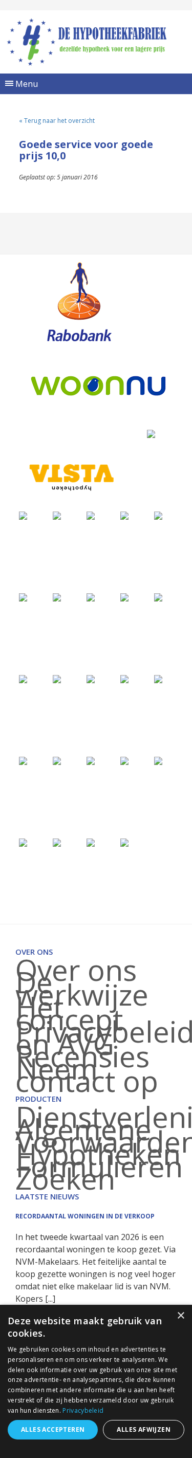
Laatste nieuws (47, 1196)
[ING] (91, 514)
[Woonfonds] (124, 841)
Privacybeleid (82, 1410)
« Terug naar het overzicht (57, 120)
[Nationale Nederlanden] (57, 596)
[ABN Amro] (91, 678)
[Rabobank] (79, 301)
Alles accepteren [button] (52, 1429)
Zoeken (65, 1178)
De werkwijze (81, 988)
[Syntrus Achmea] (57, 841)
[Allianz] (57, 514)
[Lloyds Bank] (158, 760)
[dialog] (96, 1381)
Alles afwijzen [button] (143, 1429)
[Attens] (23, 760)
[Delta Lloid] (57, 760)
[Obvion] (158, 596)
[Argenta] (124, 678)
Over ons (76, 970)
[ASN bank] (57, 678)
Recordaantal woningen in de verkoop (85, 1216)
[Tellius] (91, 841)
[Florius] (158, 514)
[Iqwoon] (124, 596)
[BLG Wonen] (23, 678)
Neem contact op (86, 1074)
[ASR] (158, 678)
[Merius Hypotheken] (23, 514)
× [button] (180, 1316)
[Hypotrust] (91, 760)
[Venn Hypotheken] (151, 433)
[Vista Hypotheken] (70, 477)
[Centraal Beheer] (91, 596)
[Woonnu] (98, 386)
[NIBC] (23, 841)
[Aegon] (124, 514)
